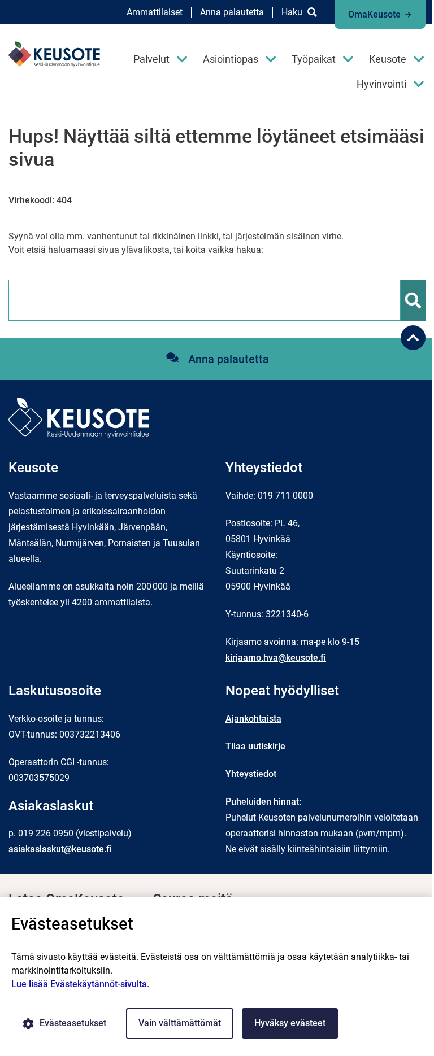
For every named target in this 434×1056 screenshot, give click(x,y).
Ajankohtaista (253, 718)
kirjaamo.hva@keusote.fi (275, 657)
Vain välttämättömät (179, 1023)
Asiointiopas (230, 59)
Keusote (387, 59)
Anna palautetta (232, 12)
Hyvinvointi (381, 84)
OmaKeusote (374, 14)
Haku (291, 12)
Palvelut (151, 59)
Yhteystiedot (250, 774)
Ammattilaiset (155, 12)
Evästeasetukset (73, 1023)
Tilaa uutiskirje (255, 746)
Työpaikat (314, 59)
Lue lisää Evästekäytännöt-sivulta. (80, 984)
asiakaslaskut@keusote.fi (60, 849)
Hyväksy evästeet (290, 1023)
